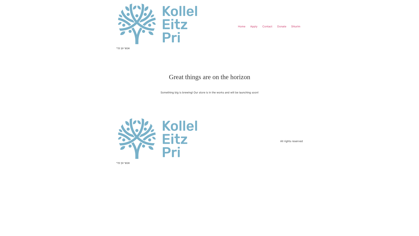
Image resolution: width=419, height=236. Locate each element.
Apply (253, 26)
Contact (267, 26)
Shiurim (295, 26)
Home (241, 26)
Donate (281, 26)
